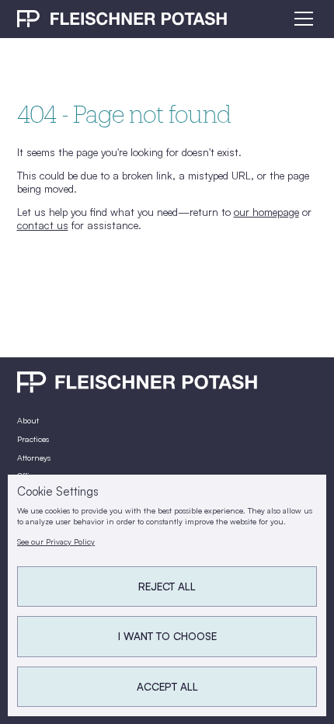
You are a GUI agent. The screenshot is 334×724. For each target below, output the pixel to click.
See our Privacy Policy (56, 541)
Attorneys (33, 457)
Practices (33, 438)
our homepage (266, 211)
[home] (122, 18)
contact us (42, 224)
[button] (301, 18)
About (28, 420)
